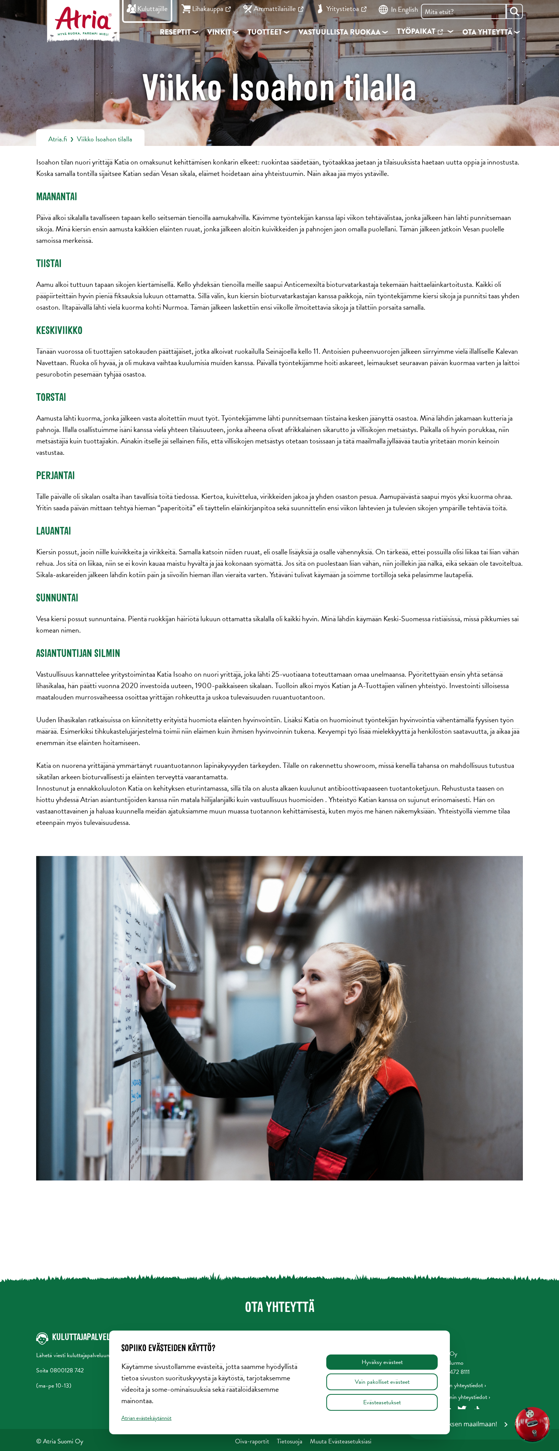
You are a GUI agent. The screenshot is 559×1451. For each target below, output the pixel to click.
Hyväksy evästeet (382, 1362)
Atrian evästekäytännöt (146, 1418)
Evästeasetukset (382, 1402)
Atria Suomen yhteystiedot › (452, 1385)
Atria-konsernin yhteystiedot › (454, 1397)
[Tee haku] (514, 11)
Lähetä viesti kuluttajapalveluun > (75, 1355)
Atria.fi (57, 139)
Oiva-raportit (252, 1441)
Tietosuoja (289, 1441)
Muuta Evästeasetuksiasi (341, 1441)
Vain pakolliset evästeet (382, 1381)
